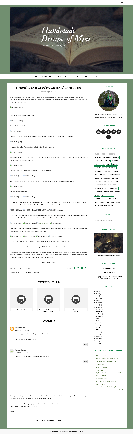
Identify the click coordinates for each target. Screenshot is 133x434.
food (96, 161)
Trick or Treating (101, 367)
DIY (96, 174)
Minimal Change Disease (104, 205)
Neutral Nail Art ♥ (109, 273)
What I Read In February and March (108, 256)
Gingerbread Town (109, 268)
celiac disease (100, 185)
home (97, 178)
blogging (110, 202)
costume (112, 168)
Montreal (29, 273)
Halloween (105, 161)
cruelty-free (115, 174)
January (97, 334)
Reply (85, 344)
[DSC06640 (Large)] (43, 223)
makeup (116, 157)
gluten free (99, 164)
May (96, 325)
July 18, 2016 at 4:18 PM (21, 352)
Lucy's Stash (99, 370)
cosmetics (103, 174)
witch (97, 195)
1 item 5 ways (111, 199)
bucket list (113, 188)
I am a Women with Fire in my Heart (107, 387)
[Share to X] (78, 268)
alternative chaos (101, 378)
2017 (97, 305)
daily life (99, 171)
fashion (115, 178)
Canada (18, 273)
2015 (97, 336)
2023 (97, 294)
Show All (121, 389)
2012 (97, 343)
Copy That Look (107, 195)
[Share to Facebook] (74, 268)
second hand (99, 199)
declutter (108, 181)
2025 (97, 291)
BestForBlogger (79, 431)
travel (36, 273)
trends (118, 192)
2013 (97, 341)
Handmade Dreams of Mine (61, 431)
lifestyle (116, 161)
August (97, 318)
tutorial (98, 181)
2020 (97, 298)
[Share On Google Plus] (85, 268)
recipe (114, 164)
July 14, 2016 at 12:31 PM (22, 330)
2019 (97, 300)
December (98, 309)
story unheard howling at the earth (107, 381)
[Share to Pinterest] (82, 268)
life (108, 164)
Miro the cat (100, 202)
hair (118, 202)
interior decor (100, 188)
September (98, 316)
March (97, 330)
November (98, 312)
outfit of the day (108, 154)
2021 (97, 296)
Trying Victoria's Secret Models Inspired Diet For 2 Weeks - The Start (109, 278)
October (97, 314)
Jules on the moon (20, 328)
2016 (97, 307)
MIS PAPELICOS (101, 384)
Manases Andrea (20, 350)
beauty (115, 171)
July (96, 321)
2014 (97, 338)
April (97, 327)
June (96, 323)
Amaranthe (112, 185)
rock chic (107, 157)
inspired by (105, 178)
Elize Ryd (98, 192)
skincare (118, 181)
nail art (98, 157)
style (104, 168)
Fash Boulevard (101, 364)
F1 (23, 273)
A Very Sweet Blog (102, 356)
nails (97, 154)
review (97, 168)
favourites (108, 192)
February (98, 332)
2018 (97, 303)
